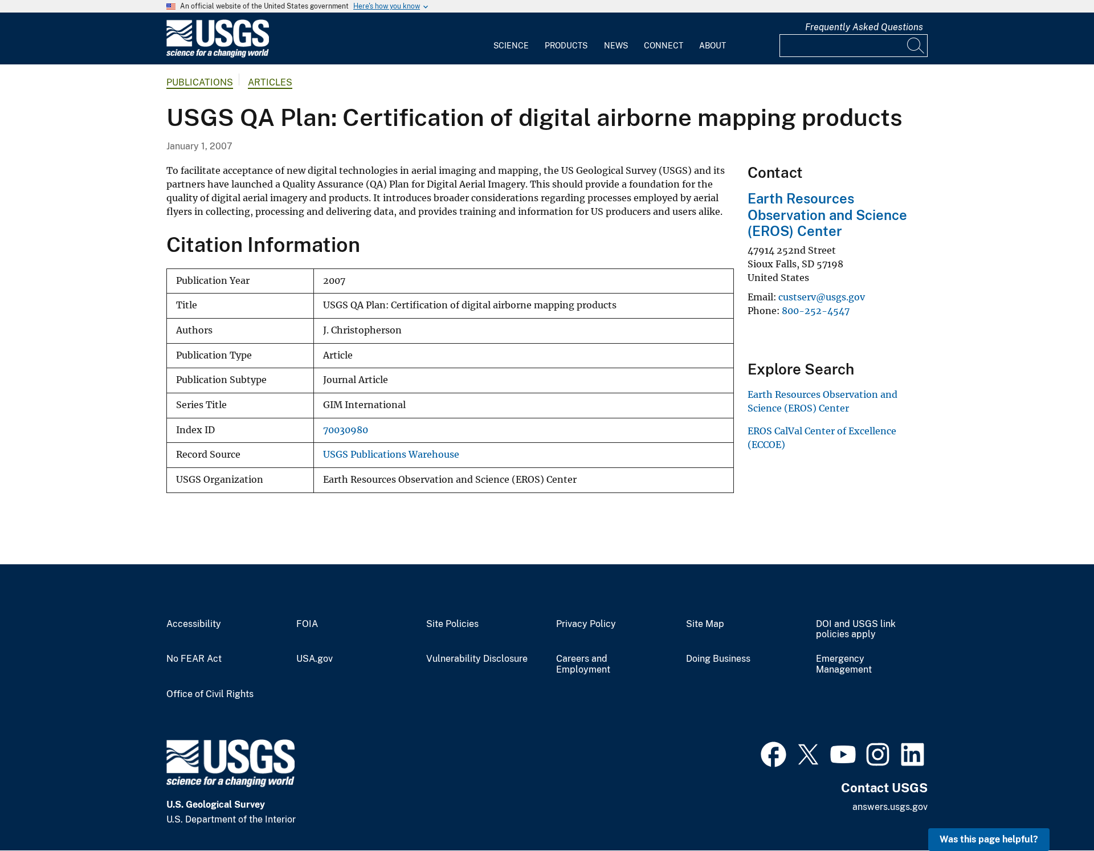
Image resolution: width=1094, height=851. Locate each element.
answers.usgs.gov (890, 806)
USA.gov (314, 659)
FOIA (307, 624)
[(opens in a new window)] (773, 753)
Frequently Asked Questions (864, 27)
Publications (199, 82)
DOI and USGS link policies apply (856, 629)
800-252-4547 (816, 310)
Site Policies (452, 624)
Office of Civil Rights (210, 694)
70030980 (345, 430)
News (616, 45)
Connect (663, 45)
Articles (270, 82)
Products (566, 45)
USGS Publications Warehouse (391, 454)
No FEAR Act (194, 659)
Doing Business (718, 659)
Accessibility (193, 624)
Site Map (705, 624)
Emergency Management (844, 664)
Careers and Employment (583, 664)
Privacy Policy (586, 624)
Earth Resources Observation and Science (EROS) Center (827, 214)
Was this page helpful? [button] (989, 839)
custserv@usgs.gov (821, 297)
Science (511, 45)
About (712, 45)
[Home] (217, 55)
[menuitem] (511, 38)
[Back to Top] (1052, 809)
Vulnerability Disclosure (477, 659)
